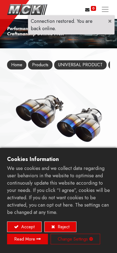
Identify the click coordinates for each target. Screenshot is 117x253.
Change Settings (73, 239)
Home (16, 65)
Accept (27, 227)
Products (40, 65)
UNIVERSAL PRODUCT (80, 65)
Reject (62, 227)
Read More (24, 239)
